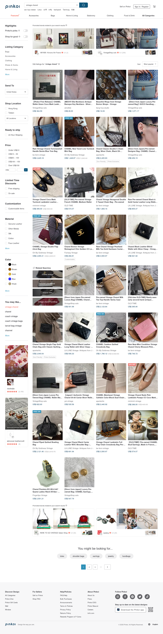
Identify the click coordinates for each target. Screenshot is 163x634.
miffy (50, 9)
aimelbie (67, 107)
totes (62, 556)
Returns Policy (65, 613)
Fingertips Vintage (40, 495)
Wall (6, 606)
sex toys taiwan (30, 9)
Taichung (66, 9)
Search (83, 5)
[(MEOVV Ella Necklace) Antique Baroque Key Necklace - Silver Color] (79, 85)
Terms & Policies (66, 606)
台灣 (45, 9)
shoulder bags (78, 556)
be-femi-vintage (39, 154)
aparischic (100, 154)
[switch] (16, 30)
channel (8, 330)
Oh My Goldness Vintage (74, 154)
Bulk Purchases (66, 599)
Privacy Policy (65, 609)
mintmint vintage (39, 205)
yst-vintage (68, 401)
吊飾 (72, 9)
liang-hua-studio (102, 107)
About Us (91, 595)
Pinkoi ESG (92, 602)
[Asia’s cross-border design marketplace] (12, 6)
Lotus (40, 9)
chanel (8, 311)
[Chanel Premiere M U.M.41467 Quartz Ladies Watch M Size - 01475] (48, 472)
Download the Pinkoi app (132, 609)
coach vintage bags (14, 320)
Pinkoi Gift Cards (11, 602)
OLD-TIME (68, 205)
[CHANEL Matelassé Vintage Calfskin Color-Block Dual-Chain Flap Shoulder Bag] (111, 378)
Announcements (66, 602)
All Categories (10, 595)
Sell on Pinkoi (125, 6)
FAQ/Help (63, 595)
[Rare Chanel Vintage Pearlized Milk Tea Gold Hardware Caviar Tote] (111, 230)
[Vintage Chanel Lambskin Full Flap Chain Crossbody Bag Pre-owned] (111, 425)
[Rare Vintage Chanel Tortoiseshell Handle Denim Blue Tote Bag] (48, 132)
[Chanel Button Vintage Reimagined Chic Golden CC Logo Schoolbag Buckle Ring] (79, 230)
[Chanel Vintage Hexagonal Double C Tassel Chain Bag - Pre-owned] (111, 182)
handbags (126, 556)
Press (90, 599)
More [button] (7, 74)
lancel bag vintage (13, 325)
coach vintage (11, 316)
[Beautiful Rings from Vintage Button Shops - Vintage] (111, 85)
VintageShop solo (40, 107)
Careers (90, 609)
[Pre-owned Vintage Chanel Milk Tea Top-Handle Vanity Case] (111, 280)
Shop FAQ (36, 599)
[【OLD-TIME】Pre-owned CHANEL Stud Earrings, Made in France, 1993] (143, 425)
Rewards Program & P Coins (70, 617)
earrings (96, 556)
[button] (26, 169)
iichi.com (91, 613)
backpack (57, 9)
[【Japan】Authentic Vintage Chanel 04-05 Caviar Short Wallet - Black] (79, 378)
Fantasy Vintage (71, 252)
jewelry (111, 556)
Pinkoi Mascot (93, 606)
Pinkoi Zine (9, 599)
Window (8, 609)
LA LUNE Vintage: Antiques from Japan (144, 205)
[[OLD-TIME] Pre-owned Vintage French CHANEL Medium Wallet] (79, 182)
